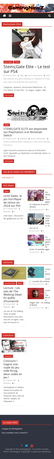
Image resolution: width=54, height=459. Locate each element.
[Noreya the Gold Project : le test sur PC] (36, 214)
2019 (47, 75)
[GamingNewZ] (27, 5)
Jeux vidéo (8, 62)
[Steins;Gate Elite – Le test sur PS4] (27, 30)
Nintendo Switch (16, 142)
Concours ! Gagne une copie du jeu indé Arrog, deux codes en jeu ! (13, 369)
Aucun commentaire (34, 75)
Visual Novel (33, 82)
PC (33, 79)
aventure (7, 142)
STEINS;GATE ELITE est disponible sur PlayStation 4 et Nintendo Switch (25, 132)
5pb (5, 79)
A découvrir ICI (7, 177)
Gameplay (27, 79)
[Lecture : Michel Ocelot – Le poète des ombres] (36, 268)
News (7, 125)
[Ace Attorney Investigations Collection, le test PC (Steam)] (36, 191)
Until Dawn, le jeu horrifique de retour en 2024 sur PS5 (13, 200)
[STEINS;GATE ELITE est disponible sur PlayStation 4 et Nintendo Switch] (27, 105)
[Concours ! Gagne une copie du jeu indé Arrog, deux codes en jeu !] (14, 341)
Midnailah (23, 139)
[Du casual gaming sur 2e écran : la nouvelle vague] (36, 236)
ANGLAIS (10, 79)
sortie (35, 142)
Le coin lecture (10, 283)
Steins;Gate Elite (18, 82)
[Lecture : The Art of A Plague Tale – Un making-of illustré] (36, 289)
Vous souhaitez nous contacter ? (15, 432)
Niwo (22, 75)
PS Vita (47, 79)
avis (16, 79)
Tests (17, 62)
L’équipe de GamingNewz (12, 428)
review (9, 82)
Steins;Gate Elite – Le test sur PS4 (27, 69)
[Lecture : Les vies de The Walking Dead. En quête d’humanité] (14, 268)
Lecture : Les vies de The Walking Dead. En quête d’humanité (13, 294)
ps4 (5, 82)
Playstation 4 (39, 79)
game (20, 79)
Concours (8, 356)
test (26, 82)
